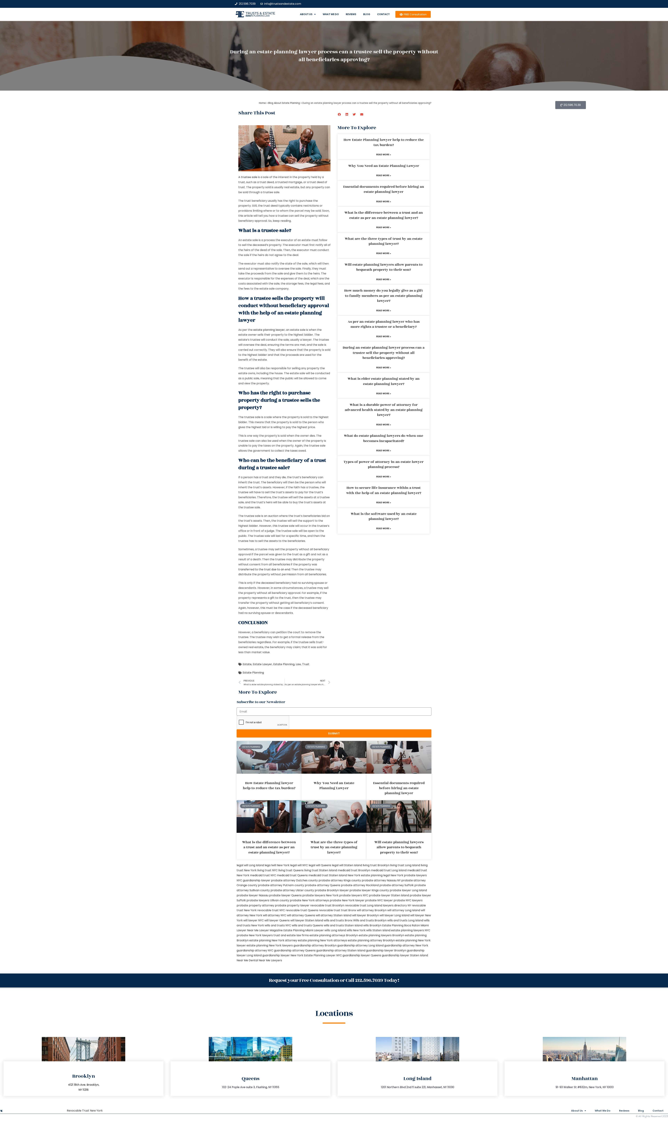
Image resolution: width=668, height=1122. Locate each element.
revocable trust (329, 910)
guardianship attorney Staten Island (340, 950)
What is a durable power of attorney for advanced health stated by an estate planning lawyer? (384, 410)
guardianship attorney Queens (295, 950)
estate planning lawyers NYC (410, 930)
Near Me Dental (247, 960)
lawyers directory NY (397, 905)
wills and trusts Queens (307, 925)
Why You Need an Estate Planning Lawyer (383, 166)
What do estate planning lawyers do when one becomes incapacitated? (383, 438)
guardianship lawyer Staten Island (405, 955)
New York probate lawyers (409, 875)
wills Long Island (335, 930)
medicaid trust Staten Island (327, 875)
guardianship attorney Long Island (360, 945)
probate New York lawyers (255, 935)
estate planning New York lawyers (269, 945)
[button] (339, 114)
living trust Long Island (405, 865)
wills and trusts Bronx (338, 920)
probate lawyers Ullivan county (267, 900)
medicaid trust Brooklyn (354, 870)
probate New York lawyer (347, 900)
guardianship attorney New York (406, 945)
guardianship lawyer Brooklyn (386, 950)
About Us (306, 14)
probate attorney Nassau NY (381, 880)
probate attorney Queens (322, 885)
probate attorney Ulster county (292, 890)
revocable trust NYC (271, 910)
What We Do (331, 14)
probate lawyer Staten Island (389, 895)
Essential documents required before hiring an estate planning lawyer (383, 189)
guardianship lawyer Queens (362, 955)
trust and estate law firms (291, 935)
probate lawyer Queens (285, 895)
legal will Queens (320, 865)
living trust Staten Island (320, 870)
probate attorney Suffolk (396, 885)
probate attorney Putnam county (281, 885)
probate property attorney (255, 905)
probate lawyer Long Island (408, 890)
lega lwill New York (277, 865)
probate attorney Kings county (340, 880)
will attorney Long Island (403, 910)
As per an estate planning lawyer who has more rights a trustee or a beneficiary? (384, 324)
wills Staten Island (378, 930)
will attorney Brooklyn (372, 910)
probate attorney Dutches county (294, 880)
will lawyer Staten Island (306, 920)
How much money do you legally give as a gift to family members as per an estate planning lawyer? (383, 295)
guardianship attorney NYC (255, 950)
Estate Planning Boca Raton (401, 925)
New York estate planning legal (369, 875)
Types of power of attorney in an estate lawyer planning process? (384, 464)
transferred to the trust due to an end (264, 569)
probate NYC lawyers (408, 900)
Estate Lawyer (262, 664)
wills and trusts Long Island (405, 920)
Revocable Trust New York (85, 1111)
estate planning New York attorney (273, 940)
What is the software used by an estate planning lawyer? (384, 516)
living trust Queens (291, 870)
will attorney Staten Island (333, 915)
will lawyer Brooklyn (365, 915)
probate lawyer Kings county (369, 890)
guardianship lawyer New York (282, 955)
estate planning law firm (258, 15)
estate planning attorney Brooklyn (371, 940)
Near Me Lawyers (270, 960)
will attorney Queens (301, 915)
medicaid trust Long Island (389, 870)
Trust (305, 664)
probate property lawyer (292, 905)
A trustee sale (247, 177)
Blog (366, 14)
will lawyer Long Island (394, 915)
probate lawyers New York (320, 895)
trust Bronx (348, 910)
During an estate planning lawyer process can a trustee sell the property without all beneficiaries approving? (383, 352)
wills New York (356, 930)
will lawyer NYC (253, 920)
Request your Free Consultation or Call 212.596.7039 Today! (334, 980)
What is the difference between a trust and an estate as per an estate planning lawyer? (383, 215)
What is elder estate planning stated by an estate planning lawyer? (384, 381)
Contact (383, 14)
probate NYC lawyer (379, 900)
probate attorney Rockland (360, 885)
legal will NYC (299, 865)
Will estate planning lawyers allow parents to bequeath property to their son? (384, 267)
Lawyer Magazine (271, 930)
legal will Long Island (250, 865)
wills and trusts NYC (278, 925)
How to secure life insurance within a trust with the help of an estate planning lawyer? (383, 490)
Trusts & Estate (260, 13)
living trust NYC (267, 870)
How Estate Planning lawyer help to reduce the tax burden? (384, 142)
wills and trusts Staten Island (343, 925)
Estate (247, 664)
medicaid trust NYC (263, 875)
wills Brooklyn (372, 925)
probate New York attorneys (309, 900)
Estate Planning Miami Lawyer (303, 930)
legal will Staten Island (347, 865)
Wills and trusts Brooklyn (370, 920)
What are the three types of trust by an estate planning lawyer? (384, 241)
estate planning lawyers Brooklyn (381, 935)
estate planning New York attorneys (322, 940)
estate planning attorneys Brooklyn (333, 935)
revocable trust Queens (302, 910)
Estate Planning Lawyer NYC (323, 955)
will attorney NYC (274, 915)
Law (298, 664)
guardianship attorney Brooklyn (315, 945)
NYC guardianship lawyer (253, 880)
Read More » (383, 154)
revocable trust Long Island (363, 905)
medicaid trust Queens (292, 875)
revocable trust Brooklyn (327, 905)
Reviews (351, 14)
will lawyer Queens (277, 920)
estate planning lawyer (269, 330)
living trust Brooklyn (376, 865)
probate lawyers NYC (353, 895)
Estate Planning (284, 664)
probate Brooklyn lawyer (332, 890)
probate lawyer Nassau (252, 895)
